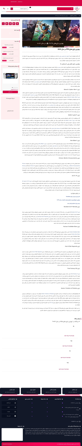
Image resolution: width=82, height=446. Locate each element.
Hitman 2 (32, 166)
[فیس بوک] (15, 416)
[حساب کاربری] (12, 9)
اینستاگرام (9, 403)
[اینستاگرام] (15, 403)
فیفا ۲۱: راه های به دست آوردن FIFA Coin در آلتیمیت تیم (8, 52)
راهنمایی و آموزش (73, 15)
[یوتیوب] (15, 411)
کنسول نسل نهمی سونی (64, 56)
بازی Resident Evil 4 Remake (44, 216)
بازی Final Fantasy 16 (75, 274)
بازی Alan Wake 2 (42, 144)
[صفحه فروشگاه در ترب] (23, 431)
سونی (59, 67)
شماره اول (55, 146)
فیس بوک (8, 416)
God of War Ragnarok (37, 252)
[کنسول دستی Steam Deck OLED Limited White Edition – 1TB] (10, 76)
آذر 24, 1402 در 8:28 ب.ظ (7, 340)
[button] (17, 23)
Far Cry (51, 302)
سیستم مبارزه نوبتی (56, 128)
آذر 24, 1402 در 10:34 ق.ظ (7, 326)
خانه (79, 15)
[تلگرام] (15, 407)
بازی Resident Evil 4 (75, 212)
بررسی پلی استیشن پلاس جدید (73, 203)
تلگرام (8, 407)
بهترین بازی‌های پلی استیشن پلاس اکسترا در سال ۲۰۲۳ (68, 200)
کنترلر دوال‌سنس (38, 82)
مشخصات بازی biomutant (9, 45)
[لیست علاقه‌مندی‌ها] (8, 9)
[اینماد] (12, 434)
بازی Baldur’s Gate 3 (70, 120)
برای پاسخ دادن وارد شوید (69, 335)
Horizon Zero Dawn (75, 234)
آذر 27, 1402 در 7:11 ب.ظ (6, 362)
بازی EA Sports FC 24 (26, 181)
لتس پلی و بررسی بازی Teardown (73, 196)
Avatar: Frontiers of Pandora (48, 294)
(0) (12, 87)
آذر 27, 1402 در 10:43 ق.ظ (7, 351)
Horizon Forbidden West (74, 232)
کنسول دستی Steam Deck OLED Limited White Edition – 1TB (11, 85)
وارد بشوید (68, 375)
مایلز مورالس (52, 105)
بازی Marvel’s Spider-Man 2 (74, 97)
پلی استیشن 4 (33, 95)
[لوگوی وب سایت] (77, 8)
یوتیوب (8, 411)
